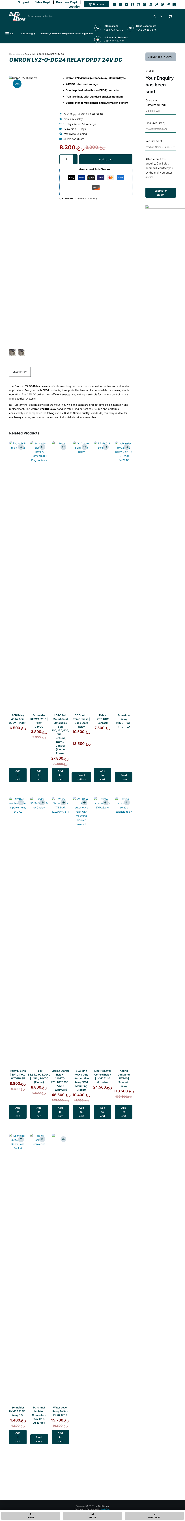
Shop (19, 54)
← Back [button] (149, 70)
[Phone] (114, 4)
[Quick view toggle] (21, 447)
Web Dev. (106, 1509)
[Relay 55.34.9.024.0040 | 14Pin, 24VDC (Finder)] (39, 932)
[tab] (20, 372)
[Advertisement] (160, 399)
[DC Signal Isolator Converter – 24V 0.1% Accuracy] (39, 1269)
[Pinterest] (162, 4)
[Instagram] (144, 4)
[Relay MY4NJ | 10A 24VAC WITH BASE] (18, 932)
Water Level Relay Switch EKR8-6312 (60, 1411)
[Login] (170, 16)
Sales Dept (42, 2)
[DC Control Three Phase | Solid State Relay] (81, 577)
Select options (81, 777)
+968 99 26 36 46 (146, 29)
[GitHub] (138, 4)
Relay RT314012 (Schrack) (102, 719)
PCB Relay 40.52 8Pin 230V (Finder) (18, 719)
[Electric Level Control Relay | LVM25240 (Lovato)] (102, 932)
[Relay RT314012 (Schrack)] (102, 577)
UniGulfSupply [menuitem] (28, 33)
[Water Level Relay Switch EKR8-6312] (60, 1269)
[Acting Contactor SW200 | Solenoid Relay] (123, 932)
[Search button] (154, 16)
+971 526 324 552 (114, 41)
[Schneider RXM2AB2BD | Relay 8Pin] (18, 1269)
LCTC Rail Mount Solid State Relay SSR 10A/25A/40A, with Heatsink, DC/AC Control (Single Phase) (60, 734)
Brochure (98, 4)
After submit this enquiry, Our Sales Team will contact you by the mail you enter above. (159, 168)
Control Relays (86, 198)
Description (20, 371)
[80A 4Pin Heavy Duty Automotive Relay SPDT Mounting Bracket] (81, 932)
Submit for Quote (160, 192)
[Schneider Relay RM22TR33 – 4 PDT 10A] (123, 577)
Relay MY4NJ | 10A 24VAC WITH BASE (18, 1074)
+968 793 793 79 (113, 29)
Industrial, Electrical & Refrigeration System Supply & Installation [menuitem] (71, 33)
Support (24, 2)
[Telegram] (168, 4)
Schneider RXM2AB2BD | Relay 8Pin (18, 1411)
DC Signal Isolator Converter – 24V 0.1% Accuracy (39, 1415)
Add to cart (106, 159)
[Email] (126, 4)
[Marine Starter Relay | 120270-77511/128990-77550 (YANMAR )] (60, 932)
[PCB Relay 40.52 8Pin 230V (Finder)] (18, 577)
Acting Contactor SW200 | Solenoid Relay (124, 1078)
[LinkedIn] (150, 4)
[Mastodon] (156, 4)
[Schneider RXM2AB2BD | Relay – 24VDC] (39, 577)
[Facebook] (132, 4)
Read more (124, 777)
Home (12, 54)
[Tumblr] (174, 4)
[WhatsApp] (120, 4)
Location (75, 6)
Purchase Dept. (67, 2)
